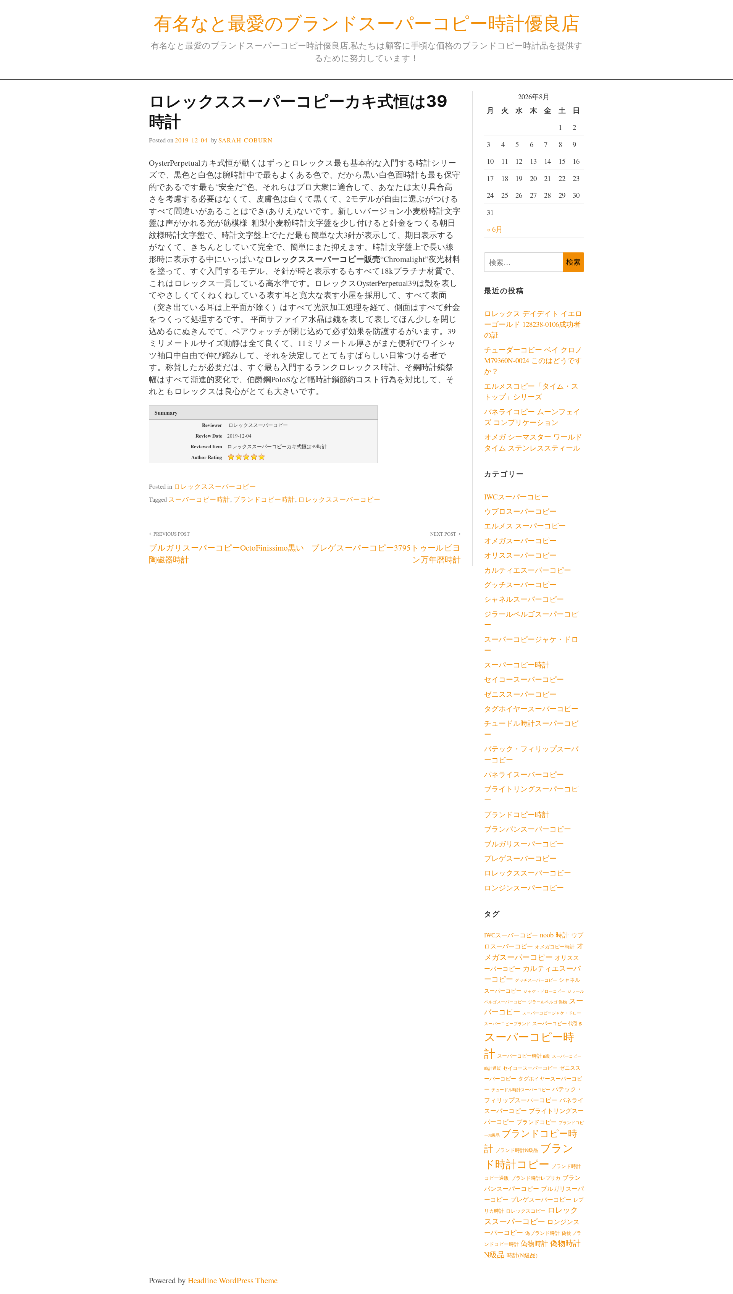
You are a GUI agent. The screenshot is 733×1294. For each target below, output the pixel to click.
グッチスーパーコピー (520, 584)
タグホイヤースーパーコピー (531, 708)
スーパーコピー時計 (199, 499)
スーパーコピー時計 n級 (523, 1056)
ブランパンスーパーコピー (527, 829)
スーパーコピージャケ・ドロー (551, 1013)
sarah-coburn (245, 140)
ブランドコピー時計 (264, 499)
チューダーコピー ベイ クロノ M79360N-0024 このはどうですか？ (533, 360)
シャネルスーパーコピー (524, 599)
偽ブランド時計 (542, 1233)
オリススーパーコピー (520, 555)
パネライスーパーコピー (524, 774)
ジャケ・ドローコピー (544, 991)
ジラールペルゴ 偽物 (547, 1002)
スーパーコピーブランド (507, 1023)
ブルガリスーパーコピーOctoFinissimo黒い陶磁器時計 (226, 548)
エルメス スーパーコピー (525, 525)
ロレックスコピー (526, 1211)
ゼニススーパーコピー (520, 694)
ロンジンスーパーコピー (524, 887)
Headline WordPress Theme (233, 1280)
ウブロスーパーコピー (520, 511)
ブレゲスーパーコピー (520, 858)
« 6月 (495, 229)
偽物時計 (534, 1243)
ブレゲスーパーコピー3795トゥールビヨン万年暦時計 (385, 548)
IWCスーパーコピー (516, 496)
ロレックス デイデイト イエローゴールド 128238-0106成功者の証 (533, 324)
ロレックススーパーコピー (215, 486)
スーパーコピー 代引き (557, 1023)
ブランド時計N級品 (516, 1150)
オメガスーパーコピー (520, 540)
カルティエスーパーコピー (527, 570)
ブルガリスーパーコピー (524, 843)
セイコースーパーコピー (524, 679)
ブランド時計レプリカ (535, 1178)
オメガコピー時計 (555, 946)
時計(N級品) (522, 1255)
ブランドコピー (537, 1122)
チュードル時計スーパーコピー (520, 1089)
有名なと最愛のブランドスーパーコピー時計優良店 (367, 23)
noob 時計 (554, 934)
